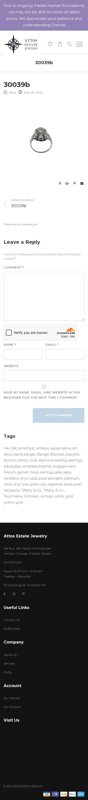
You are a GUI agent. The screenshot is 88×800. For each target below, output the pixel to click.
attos (12, 92)
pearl (42, 478)
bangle (29, 454)
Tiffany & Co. (53, 490)
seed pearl (72, 484)
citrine (22, 460)
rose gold (29, 484)
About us (10, 654)
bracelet (72, 454)
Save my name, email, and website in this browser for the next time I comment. (42, 394)
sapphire (55, 484)
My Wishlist (12, 698)
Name (10, 344)
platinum (71, 478)
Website (11, 366)
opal (33, 478)
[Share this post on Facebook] (59, 183)
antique (42, 448)
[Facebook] (4, 594)
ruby (42, 484)
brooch (10, 460)
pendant (55, 478)
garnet (23, 472)
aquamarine (61, 448)
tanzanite (12, 490)
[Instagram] (14, 594)
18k (14, 448)
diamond (46, 460)
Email (52, 344)
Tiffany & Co (31, 490)
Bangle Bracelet (50, 454)
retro (8, 484)
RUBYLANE (12, 628)
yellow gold (13, 502)
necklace (11, 478)
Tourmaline (13, 496)
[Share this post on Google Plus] (67, 183)
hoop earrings (42, 472)
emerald (30, 466)
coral (33, 460)
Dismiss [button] (58, 25)
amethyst (26, 448)
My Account (12, 707)
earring (61, 460)
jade (58, 472)
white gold (64, 496)
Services (9, 663)
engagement (64, 466)
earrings (75, 460)
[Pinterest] (23, 594)
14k (6, 448)
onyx (24, 478)
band (18, 454)
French (10, 472)
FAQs (7, 672)
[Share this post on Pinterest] (74, 183)
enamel (44, 466)
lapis (67, 472)
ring (16, 484)
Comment (14, 267)
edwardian (12, 466)
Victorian (31, 496)
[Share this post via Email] (81, 183)
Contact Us (11, 620)
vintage (46, 496)
